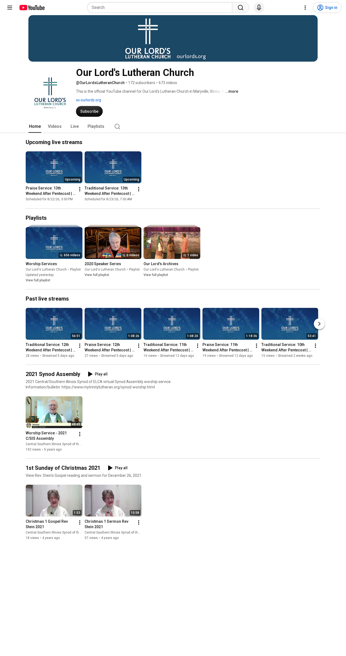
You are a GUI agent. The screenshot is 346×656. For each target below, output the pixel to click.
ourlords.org (90, 100)
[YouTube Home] (31, 7)
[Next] (319, 323)
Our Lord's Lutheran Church (46, 269)
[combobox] (161, 7)
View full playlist (38, 280)
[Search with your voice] (259, 7)
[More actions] (79, 189)
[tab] (34, 126)
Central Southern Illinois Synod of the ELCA (57, 444)
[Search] (240, 7)
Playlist (75, 269)
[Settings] (305, 7)
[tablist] (173, 126)
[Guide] (9, 7)
